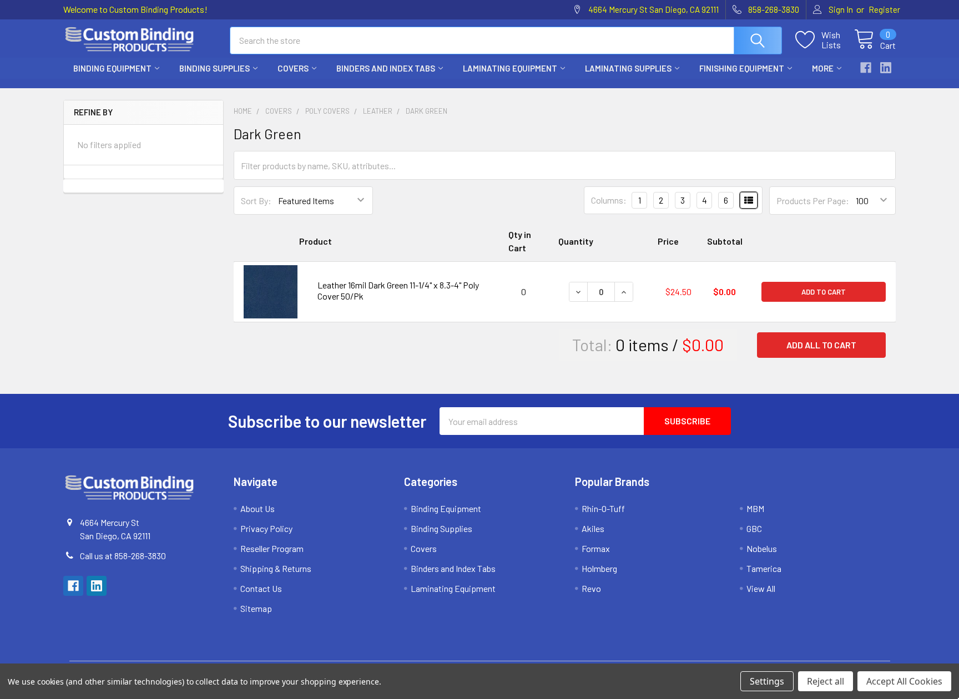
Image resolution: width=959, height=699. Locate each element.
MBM (755, 508)
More (823, 68)
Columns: (609, 200)
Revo (591, 588)
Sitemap (256, 608)
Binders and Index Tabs (385, 68)
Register (884, 9)
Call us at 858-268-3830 (123, 555)
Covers (293, 68)
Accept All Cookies (904, 681)
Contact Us (261, 588)
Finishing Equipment (741, 68)
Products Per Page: (812, 200)
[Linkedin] (886, 68)
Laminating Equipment (510, 68)
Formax (596, 548)
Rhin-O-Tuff (603, 508)
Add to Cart (823, 291)
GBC (754, 528)
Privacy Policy (266, 528)
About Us (257, 508)
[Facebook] (866, 68)
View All (760, 588)
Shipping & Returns (275, 568)
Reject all (825, 681)
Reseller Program (272, 548)
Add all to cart (821, 345)
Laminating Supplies (628, 68)
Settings (767, 681)
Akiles (593, 528)
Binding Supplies (214, 68)
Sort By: (256, 200)
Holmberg (599, 568)
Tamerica (763, 568)
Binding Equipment (112, 68)
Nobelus (761, 548)
